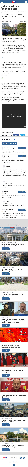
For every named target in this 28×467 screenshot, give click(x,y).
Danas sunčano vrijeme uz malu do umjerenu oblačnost (12, 295)
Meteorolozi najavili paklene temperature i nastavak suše (11, 346)
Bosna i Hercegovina (14, 225)
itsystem (15, 462)
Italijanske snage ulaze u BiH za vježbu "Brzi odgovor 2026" (14, 421)
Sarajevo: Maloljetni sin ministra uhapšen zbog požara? (12, 270)
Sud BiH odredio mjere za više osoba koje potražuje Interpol (13, 446)
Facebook (16, 135)
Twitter (23, 135)
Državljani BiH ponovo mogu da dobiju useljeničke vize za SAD (13, 245)
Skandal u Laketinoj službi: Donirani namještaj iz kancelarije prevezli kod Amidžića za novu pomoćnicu (13, 321)
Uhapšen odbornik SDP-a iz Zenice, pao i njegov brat (14, 396)
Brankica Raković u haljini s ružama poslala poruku (12, 371)
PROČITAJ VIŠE (5, 249)
